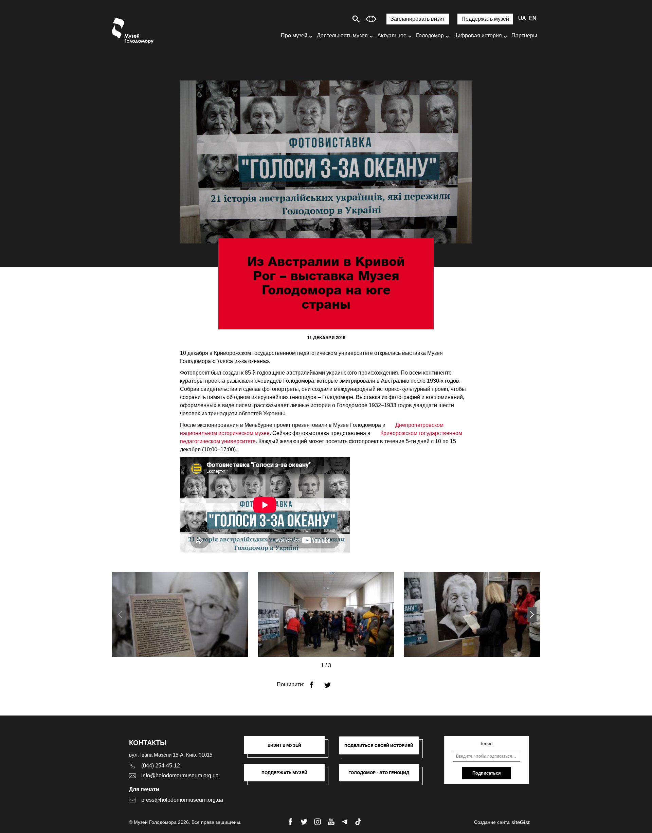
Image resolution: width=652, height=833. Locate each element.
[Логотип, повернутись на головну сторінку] (133, 30)
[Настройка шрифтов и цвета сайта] (371, 19)
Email (487, 743)
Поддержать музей (485, 19)
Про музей (294, 35)
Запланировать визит (418, 19)
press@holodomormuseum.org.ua (182, 800)
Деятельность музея (342, 35)
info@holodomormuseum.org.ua (180, 775)
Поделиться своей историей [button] (378, 745)
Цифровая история (477, 35)
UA (522, 18)
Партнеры (524, 35)
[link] (287, 776)
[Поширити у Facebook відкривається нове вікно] (316, 682)
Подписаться (486, 773)
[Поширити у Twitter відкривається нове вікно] (332, 682)
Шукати (332, 18)
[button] (532, 614)
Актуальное (391, 35)
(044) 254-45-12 (160, 765)
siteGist (520, 822)
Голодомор (430, 35)
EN (533, 18)
